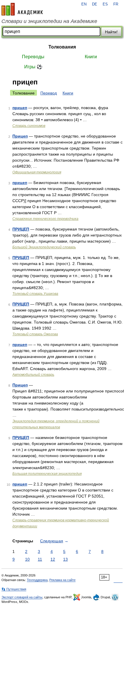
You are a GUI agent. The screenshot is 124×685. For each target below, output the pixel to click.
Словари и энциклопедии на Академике (49, 21)
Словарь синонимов (28, 126)
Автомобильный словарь (33, 375)
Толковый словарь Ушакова (35, 294)
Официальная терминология (36, 172)
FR (115, 4)
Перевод (48, 93)
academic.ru (22, 9)
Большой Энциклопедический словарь (44, 247)
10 (27, 559)
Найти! (111, 32)
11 (40, 559)
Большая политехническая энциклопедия (47, 474)
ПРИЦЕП (20, 229)
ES (105, 4)
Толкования (62, 46)
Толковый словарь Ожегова (35, 334)
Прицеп (20, 136)
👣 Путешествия (13, 589)
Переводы (33, 56)
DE (94, 4)
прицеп (19, 107)
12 (52, 559)
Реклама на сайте (62, 580)
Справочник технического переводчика (45, 219)
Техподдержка (37, 580)
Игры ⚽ (33, 66)
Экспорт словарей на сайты (21, 597)
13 (65, 559)
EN (84, 4)
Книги (91, 56)
